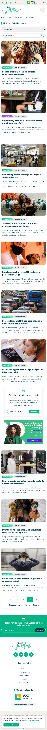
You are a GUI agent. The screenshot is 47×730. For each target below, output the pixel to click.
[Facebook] (2, 3)
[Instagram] (6, 3)
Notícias (9, 17)
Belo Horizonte (19, 17)
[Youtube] (15, 3)
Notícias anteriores (15, 605)
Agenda (24, 679)
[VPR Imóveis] (23, 697)
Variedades (30, 17)
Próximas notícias (31, 605)
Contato (25, 683)
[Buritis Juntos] (12, 10)
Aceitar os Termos (11, 725)
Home (3, 17)
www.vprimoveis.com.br (23, 704)
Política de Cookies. (32, 720)
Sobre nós (24, 668)
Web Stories (24, 676)
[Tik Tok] (11, 3)
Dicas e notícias (24, 672)
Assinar (34, 411)
